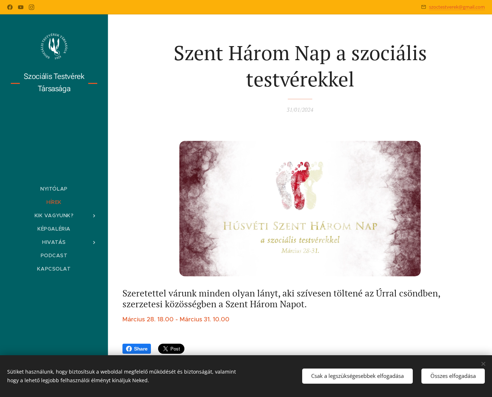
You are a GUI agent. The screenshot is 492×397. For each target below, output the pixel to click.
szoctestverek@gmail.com (457, 7)
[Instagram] (31, 7)
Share (140, 349)
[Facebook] (9, 7)
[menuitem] (54, 189)
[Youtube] (20, 7)
